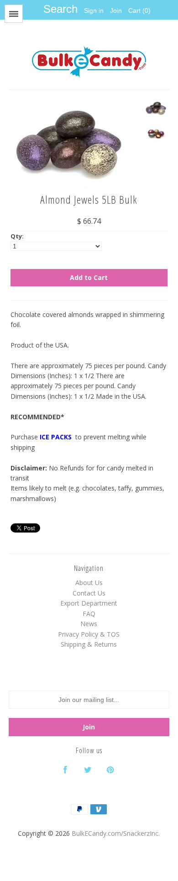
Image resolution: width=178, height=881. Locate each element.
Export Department (88, 603)
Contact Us (89, 593)
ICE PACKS (56, 437)
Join (116, 10)
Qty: (17, 236)
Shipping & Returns (89, 644)
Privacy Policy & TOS (89, 634)
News (88, 623)
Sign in (94, 10)
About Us (89, 582)
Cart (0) (139, 10)
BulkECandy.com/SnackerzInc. (116, 833)
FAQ (89, 613)
